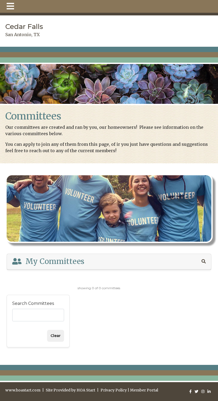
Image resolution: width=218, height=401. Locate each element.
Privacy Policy (113, 390)
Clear (56, 335)
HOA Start (86, 390)
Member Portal (144, 390)
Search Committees (33, 303)
